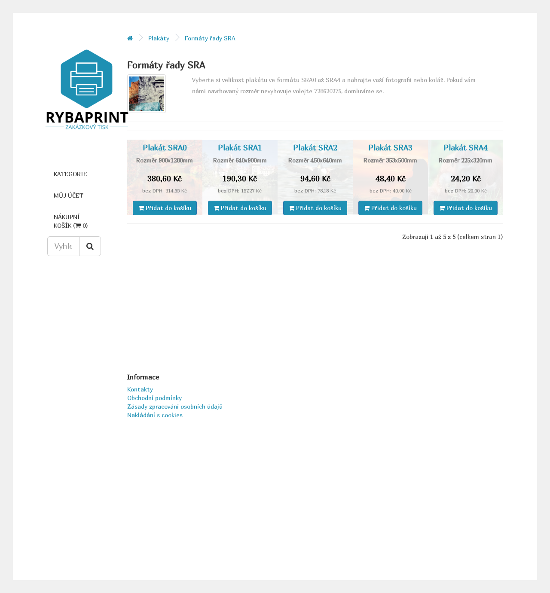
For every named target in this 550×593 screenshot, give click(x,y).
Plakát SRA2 (315, 147)
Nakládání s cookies (155, 415)
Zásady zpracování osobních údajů (175, 406)
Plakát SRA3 (390, 147)
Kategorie (70, 173)
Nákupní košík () (71, 221)
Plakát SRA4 (465, 147)
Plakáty (158, 38)
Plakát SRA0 (165, 147)
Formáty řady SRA (210, 38)
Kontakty (140, 389)
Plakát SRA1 (240, 147)
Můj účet (68, 195)
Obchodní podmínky (154, 397)
